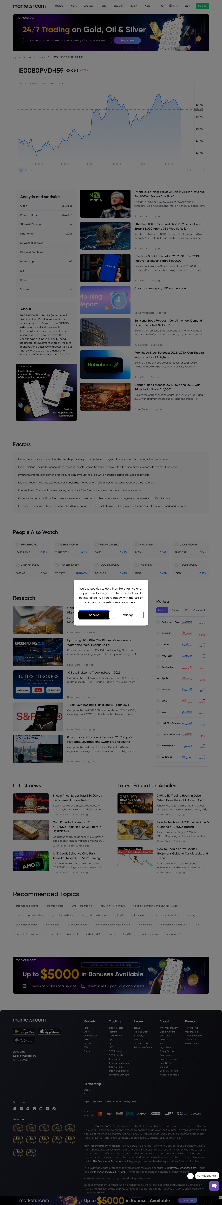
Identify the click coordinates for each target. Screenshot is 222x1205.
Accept (94, 615)
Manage (128, 615)
